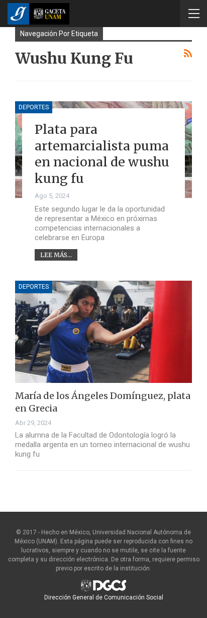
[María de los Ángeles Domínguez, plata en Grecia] (103, 332)
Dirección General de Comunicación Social (103, 597)
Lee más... (56, 255)
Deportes (34, 107)
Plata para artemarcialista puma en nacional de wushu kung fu (102, 153)
